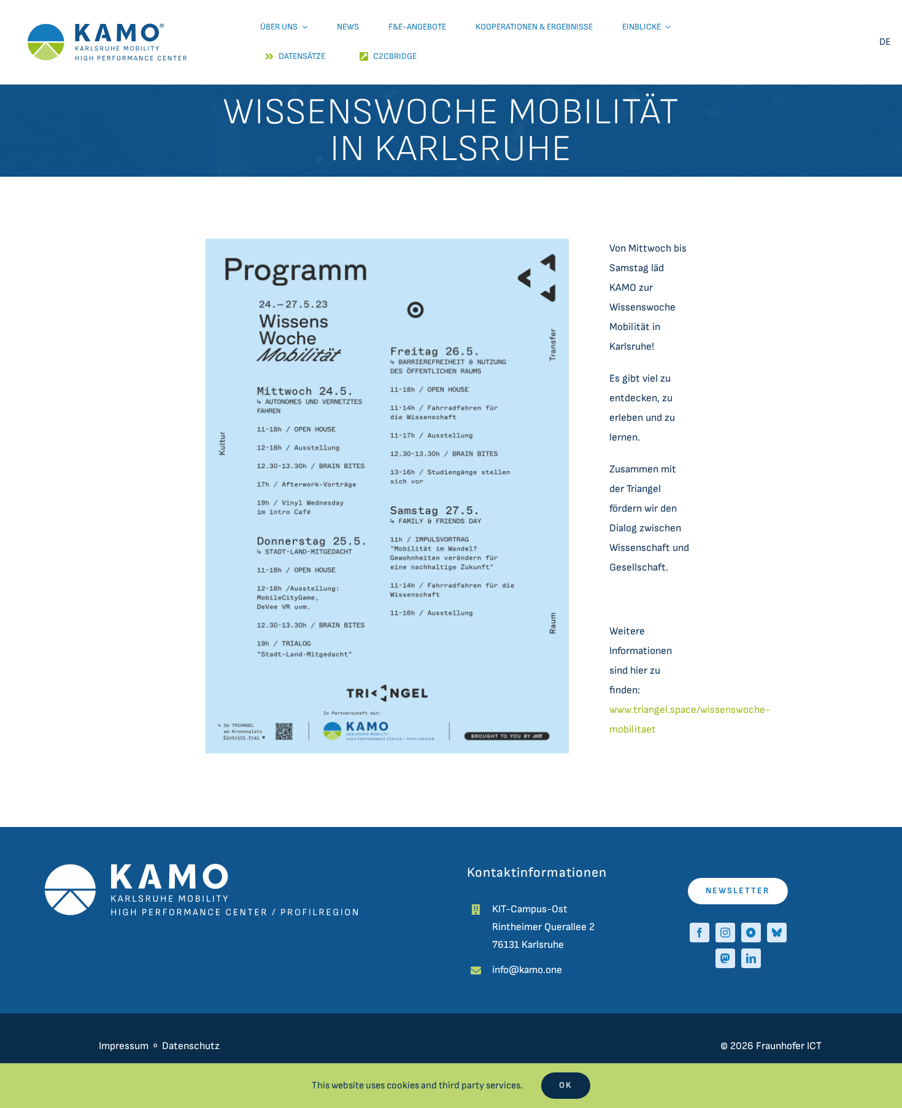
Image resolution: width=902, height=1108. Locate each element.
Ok (565, 1085)
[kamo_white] (201, 869)
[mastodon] (725, 958)
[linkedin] (751, 958)
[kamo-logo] (107, 12)
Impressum (123, 1046)
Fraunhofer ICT (789, 1046)
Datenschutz (192, 1046)
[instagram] (725, 932)
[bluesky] (777, 932)
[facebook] (699, 932)
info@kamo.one (527, 970)
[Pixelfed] (751, 932)
